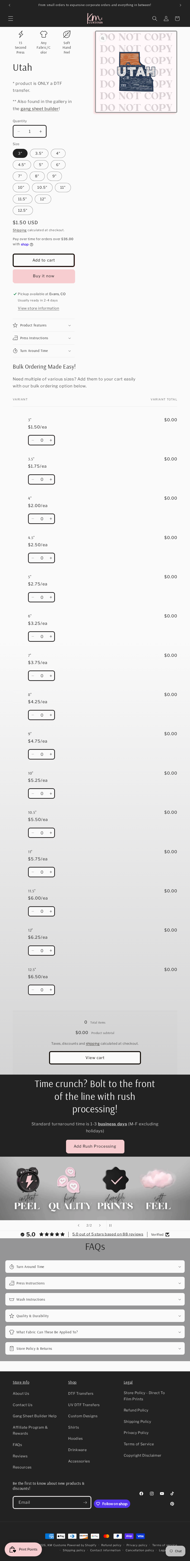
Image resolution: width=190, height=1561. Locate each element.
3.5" (39, 153)
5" (41, 165)
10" (21, 187)
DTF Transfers (81, 1393)
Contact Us (23, 1405)
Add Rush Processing (95, 1146)
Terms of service (164, 1545)
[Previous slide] (78, 1225)
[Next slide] (100, 1225)
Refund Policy (136, 1410)
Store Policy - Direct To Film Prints (144, 1396)
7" (20, 176)
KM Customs (57, 1545)
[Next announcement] (180, 5)
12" (43, 199)
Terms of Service (139, 1444)
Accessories (79, 1461)
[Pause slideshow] (111, 1225)
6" (58, 165)
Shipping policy (74, 1550)
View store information (38, 308)
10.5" (42, 187)
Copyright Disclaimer (143, 1455)
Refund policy (111, 1545)
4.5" (22, 165)
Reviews (20, 1456)
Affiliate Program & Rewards (30, 1430)
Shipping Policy (137, 1421)
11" (63, 187)
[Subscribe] (85, 1502)
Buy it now (43, 276)
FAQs (17, 1445)
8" (37, 176)
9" (54, 176)
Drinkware (77, 1450)
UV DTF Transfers (84, 1405)
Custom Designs (83, 1416)
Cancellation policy (140, 1550)
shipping (93, 1043)
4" (58, 153)
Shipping (20, 230)
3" (20, 153)
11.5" (22, 199)
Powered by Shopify (81, 1545)
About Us (21, 1393)
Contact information (105, 1550)
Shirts (73, 1427)
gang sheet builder (40, 108)
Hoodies (75, 1438)
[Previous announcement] (9, 5)
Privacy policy (137, 1545)
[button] (10, 18)
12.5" (23, 210)
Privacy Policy (136, 1432)
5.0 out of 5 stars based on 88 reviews (107, 1234)
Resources (22, 1467)
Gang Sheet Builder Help (35, 1416)
